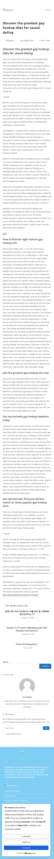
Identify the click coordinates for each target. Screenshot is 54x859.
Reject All (26, 842)
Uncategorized (26, 40)
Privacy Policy (10, 796)
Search (5, 662)
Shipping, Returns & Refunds (16, 800)
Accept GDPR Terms (13, 734)
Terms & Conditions (13, 791)
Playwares (10, 40)
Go (46, 728)
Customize (26, 836)
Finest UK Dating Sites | (27, 644)
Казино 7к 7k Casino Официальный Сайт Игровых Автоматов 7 (27, 629)
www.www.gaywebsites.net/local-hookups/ (21, 595)
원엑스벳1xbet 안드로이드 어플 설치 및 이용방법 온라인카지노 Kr (27, 612)
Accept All (26, 848)
